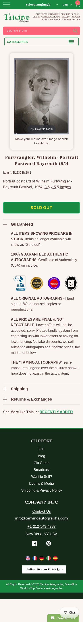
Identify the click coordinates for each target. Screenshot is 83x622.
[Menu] (6, 4)
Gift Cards (41, 463)
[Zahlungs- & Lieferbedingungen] (42, 559)
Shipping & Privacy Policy (41, 490)
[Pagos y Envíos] (55, 559)
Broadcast (42, 470)
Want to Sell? (41, 477)
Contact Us (41, 511)
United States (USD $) (42, 569)
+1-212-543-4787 (41, 526)
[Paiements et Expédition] (35, 559)
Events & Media (41, 483)
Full (41, 449)
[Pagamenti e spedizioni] (49, 559)
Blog (41, 456)
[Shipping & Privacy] (28, 559)
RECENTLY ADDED (56, 412)
